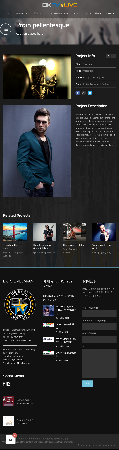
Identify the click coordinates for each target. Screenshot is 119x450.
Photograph (17, 252)
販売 (97, 13)
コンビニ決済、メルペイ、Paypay (58, 295)
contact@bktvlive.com (21, 340)
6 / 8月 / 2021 (62, 360)
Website (106, 84)
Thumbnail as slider (73, 245)
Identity (85, 84)
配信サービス (39, 13)
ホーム (8, 13)
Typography (95, 84)
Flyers (35, 252)
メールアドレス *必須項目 (94, 320)
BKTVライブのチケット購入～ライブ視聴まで (66, 310)
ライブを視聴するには (58, 13)
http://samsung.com (95, 77)
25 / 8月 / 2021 (62, 346)
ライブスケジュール (80, 13)
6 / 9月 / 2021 (62, 332)
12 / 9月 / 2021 (62, 317)
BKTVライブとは (23, 13)
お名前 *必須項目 (90, 307)
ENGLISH (108, 13)
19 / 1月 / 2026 (49, 300)
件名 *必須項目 (89, 333)
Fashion (7, 252)
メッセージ (87, 346)
